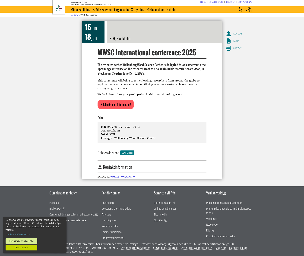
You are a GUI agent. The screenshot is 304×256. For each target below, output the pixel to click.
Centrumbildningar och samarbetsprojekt (72, 214)
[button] (116, 104)
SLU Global (127, 152)
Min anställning (80, 9)
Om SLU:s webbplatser (195, 247)
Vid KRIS (221, 247)
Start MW (75, 15)
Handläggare (109, 220)
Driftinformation (162, 202)
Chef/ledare (108, 202)
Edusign (210, 230)
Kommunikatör (110, 226)
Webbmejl (211, 218)
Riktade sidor (155, 9)
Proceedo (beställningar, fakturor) (224, 202)
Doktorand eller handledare (116, 208)
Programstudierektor (113, 238)
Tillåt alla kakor (21, 247)
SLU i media (160, 214)
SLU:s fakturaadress (165, 247)
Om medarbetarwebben (135, 247)
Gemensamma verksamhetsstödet (68, 220)
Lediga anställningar (165, 208)
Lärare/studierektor (112, 232)
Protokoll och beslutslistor (220, 236)
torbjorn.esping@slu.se (123, 177)
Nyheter (171, 9)
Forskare (106, 214)
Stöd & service (102, 9)
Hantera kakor (238, 247)
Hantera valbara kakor (18, 234)
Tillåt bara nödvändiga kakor (21, 241)
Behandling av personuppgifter (70, 251)
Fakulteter (54, 202)
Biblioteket (55, 208)
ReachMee (212, 224)
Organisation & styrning (129, 9)
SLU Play (159, 220)
